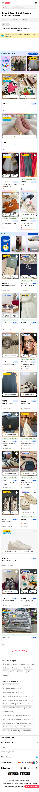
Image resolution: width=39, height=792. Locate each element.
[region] (20, 63)
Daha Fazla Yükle (19, 651)
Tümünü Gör (33, 53)
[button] (3, 3)
